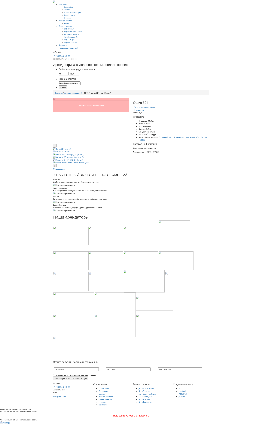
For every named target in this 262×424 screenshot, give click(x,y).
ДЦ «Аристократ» (146, 388)
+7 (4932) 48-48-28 (61, 56)
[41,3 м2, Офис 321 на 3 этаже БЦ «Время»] (91, 121)
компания (63, 4)
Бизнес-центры (65, 26)
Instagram (182, 393)
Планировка (138, 109)
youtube (181, 396)
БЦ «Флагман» (70, 42)
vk (179, 388)
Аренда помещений (73, 92)
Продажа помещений (68, 47)
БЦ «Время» (69, 28)
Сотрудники (69, 15)
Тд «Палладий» (71, 36)
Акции (66, 23)
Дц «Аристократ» (71, 34)
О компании (104, 388)
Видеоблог (69, 6)
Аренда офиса (65, 20)
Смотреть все (59, 168)
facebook (182, 391)
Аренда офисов (106, 396)
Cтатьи (67, 9)
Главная (59, 92)
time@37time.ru (60, 396)
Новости (68, 17)
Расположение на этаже (144, 107)
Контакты (63, 45)
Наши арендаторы (72, 12)
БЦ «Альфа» (69, 39)
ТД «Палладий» (146, 396)
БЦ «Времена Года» (73, 31)
